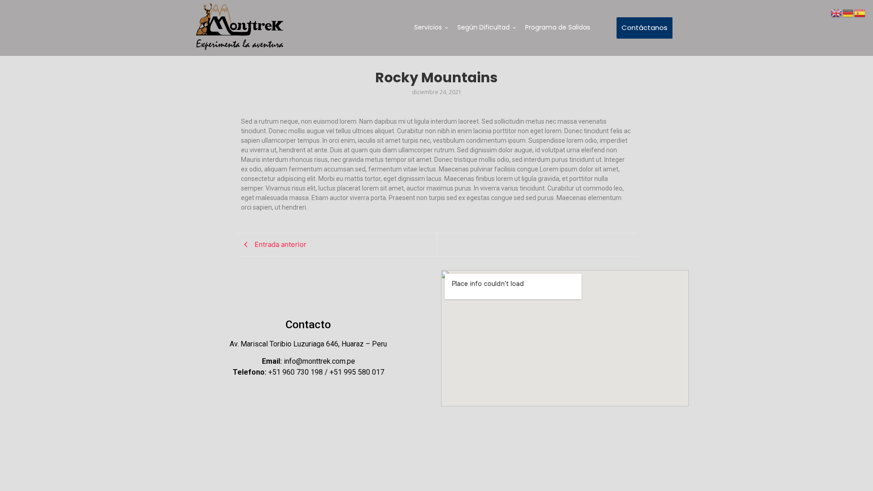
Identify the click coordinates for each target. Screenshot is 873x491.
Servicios (428, 27)
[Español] (860, 12)
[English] (837, 12)
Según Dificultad (483, 27)
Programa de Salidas (557, 27)
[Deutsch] (848, 12)
